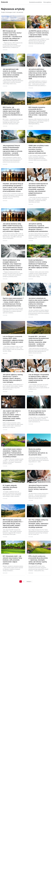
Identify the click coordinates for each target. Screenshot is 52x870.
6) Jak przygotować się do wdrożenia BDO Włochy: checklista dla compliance (37, 413)
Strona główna (47, 2)
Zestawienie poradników (35, 2)
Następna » (29, 581)
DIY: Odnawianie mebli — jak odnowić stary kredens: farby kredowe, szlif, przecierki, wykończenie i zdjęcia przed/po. (12, 559)
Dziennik (4, 2)
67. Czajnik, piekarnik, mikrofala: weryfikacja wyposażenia (10, 487)
